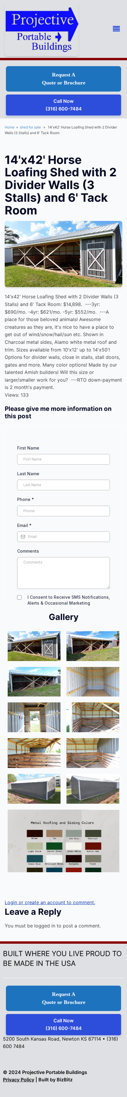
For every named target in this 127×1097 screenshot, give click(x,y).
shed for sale (30, 127)
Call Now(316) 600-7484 (63, 105)
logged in (44, 926)
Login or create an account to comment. (50, 902)
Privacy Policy (18, 1080)
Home (9, 127)
